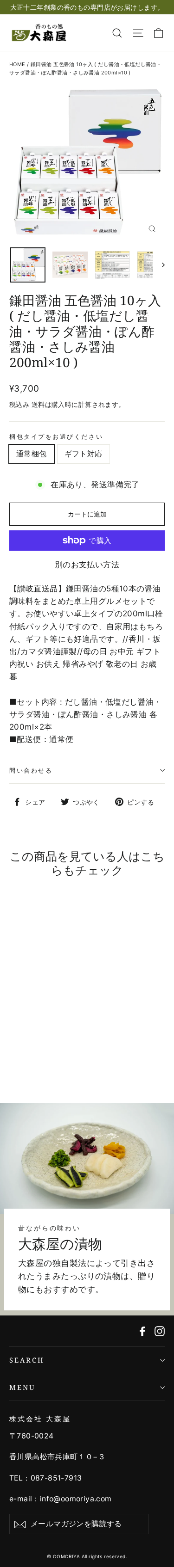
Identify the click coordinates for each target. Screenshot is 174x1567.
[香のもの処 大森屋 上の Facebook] (142, 1331)
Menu (22, 1387)
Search (27, 1359)
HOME (17, 64)
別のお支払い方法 (87, 564)
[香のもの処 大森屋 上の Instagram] (160, 1331)
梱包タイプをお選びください (56, 436)
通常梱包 (31, 453)
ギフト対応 (83, 453)
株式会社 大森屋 (40, 1418)
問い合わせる (30, 770)
